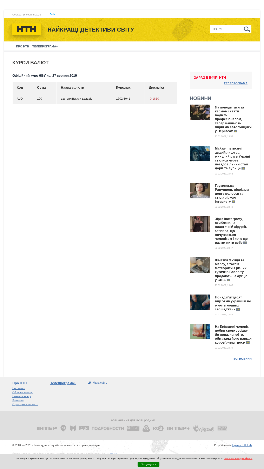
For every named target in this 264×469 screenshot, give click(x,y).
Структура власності (25, 404)
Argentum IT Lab (242, 445)
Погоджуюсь (148, 464)
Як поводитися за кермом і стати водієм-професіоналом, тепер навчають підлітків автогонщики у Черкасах (233, 119)
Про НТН (22, 46)
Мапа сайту (100, 382)
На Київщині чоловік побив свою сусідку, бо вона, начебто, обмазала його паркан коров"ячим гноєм (233, 334)
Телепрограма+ (45, 46)
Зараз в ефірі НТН (210, 77)
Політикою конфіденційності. (238, 458)
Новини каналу (21, 396)
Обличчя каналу (22, 392)
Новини (200, 98)
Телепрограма (236, 83)
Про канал (18, 388)
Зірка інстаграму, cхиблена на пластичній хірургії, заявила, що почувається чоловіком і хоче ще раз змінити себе (231, 230)
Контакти (18, 400)
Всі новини (242, 358)
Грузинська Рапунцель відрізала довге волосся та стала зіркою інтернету (232, 193)
